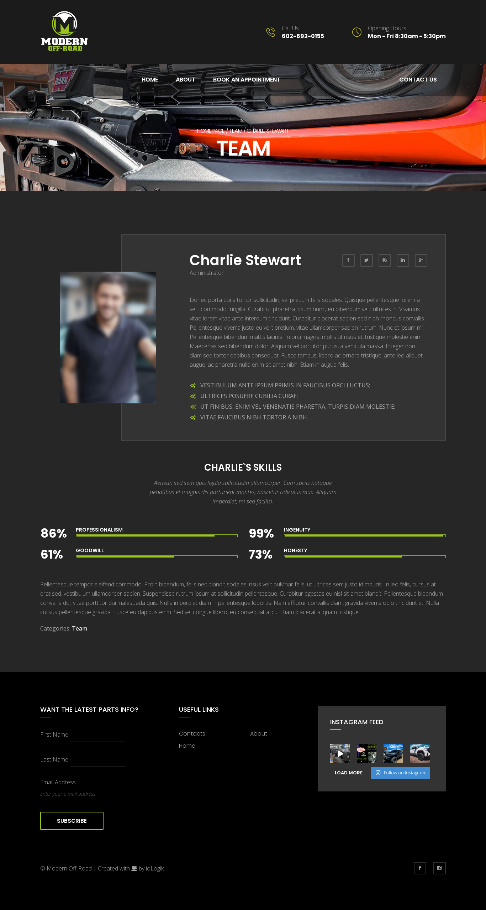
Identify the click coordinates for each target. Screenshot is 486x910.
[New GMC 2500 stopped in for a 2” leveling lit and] (420, 753)
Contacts (192, 733)
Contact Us (418, 79)
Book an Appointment (246, 79)
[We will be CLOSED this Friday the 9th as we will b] (366, 753)
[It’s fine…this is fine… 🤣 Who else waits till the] (340, 753)
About (185, 79)
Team (235, 131)
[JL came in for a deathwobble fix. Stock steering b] (393, 753)
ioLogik (155, 868)
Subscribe (72, 821)
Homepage (211, 131)
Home (150, 79)
